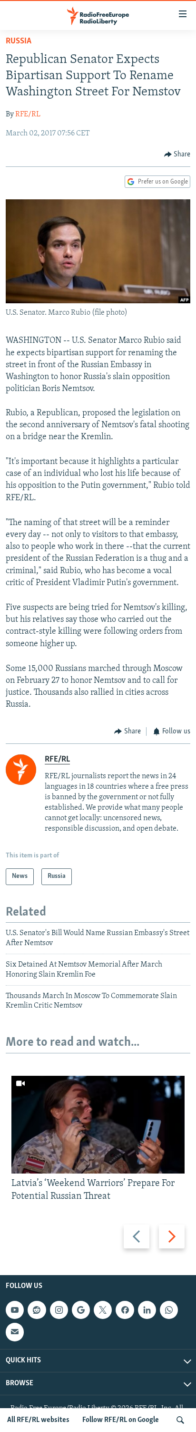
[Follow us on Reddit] (37, 1310)
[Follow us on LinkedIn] (147, 1310)
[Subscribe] (15, 1332)
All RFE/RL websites (38, 1420)
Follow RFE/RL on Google (120, 1420)
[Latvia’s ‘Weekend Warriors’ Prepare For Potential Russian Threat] (98, 1125)
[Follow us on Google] (81, 1310)
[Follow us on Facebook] (125, 1310)
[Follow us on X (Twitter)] (103, 1310)
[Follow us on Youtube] (15, 1310)
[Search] (180, 1420)
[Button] (177, 154)
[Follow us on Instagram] (59, 1310)
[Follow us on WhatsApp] (169, 1310)
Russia (18, 41)
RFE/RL (27, 114)
